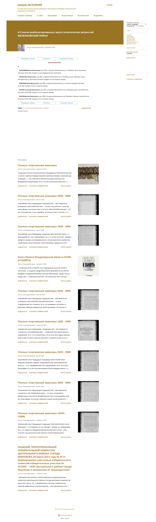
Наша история (30, 5)
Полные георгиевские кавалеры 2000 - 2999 (44, 352)
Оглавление (46, 58)
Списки (46, 108)
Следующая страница (66, 58)
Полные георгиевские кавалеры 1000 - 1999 (44, 321)
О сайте (40, 15)
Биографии (52, 15)
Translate (141, 26)
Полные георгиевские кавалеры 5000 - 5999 (44, 196)
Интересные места (132, 42)
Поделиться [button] (86, 108)
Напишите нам (131, 43)
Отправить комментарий (38, 186)
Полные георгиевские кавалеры (37, 165)
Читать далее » (66, 186)
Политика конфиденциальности (65, 509)
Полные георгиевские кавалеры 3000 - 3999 (44, 226)
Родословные (67, 15)
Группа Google (131, 48)
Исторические (83, 15)
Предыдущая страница (28, 58)
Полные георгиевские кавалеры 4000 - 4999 (44, 382)
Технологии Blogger (66, 515)
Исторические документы (32, 108)
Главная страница (25, 15)
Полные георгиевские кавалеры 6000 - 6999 (44, 291)
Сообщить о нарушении (134, 79)
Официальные (131, 40)
